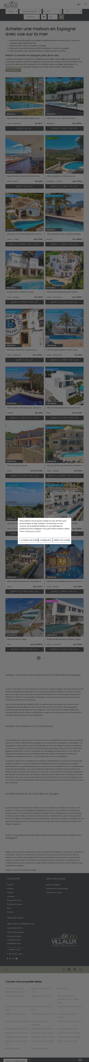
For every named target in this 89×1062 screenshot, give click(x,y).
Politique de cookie (33, 531)
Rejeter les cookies (61, 540)
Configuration (45, 540)
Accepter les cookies (29, 540)
